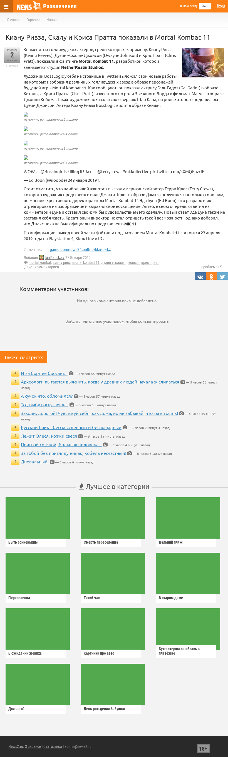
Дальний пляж (171, 542)
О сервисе (33, 746)
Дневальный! (35, 461)
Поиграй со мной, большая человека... (61, 444)
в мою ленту (188, 6)
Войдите (73, 321)
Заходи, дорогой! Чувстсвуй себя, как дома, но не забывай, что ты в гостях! (99, 413)
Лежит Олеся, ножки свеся (49, 435)
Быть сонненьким (23, 542)
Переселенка (19, 597)
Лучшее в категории (116, 486)
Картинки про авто (99, 653)
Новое (51, 19)
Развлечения (60, 6)
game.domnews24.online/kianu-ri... (80, 249)
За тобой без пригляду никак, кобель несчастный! (73, 453)
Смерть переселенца (101, 542)
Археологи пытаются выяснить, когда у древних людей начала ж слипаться (100, 381)
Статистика (52, 746)
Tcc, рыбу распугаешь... (44, 404)
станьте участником (106, 321)
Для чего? (16, 708)
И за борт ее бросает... (44, 373)
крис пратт (150, 262)
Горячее (33, 19)
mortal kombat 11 (86, 262)
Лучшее (13, 19)
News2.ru (15, 746)
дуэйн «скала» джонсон (120, 262)
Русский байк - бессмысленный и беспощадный (71, 427)
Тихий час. (92, 597)
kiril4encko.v (55, 258)
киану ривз (62, 262)
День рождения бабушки (104, 708)
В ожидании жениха (25, 653)
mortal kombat (40, 262)
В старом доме (171, 597)
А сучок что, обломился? (47, 395)
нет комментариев (43, 267)
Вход (221, 6)
